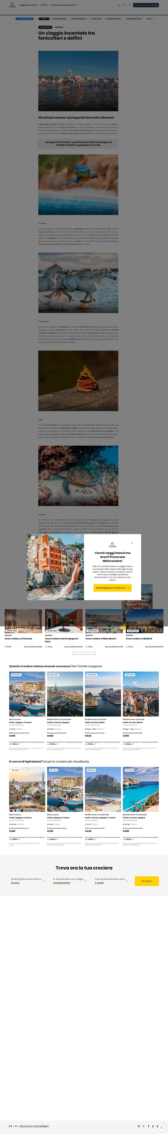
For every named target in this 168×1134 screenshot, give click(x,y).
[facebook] (148, 1126)
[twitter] (144, 1126)
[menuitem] (30, 881)
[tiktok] (153, 1126)
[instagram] (139, 1126)
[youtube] (158, 1126)
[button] (161, 1127)
